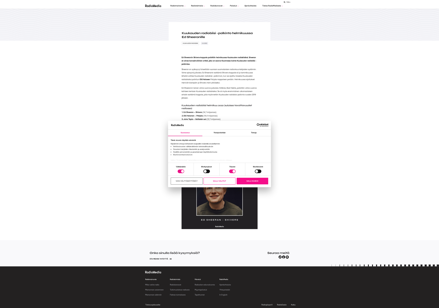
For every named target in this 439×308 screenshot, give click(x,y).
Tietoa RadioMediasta (271, 5)
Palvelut (233, 5)
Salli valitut (219, 181)
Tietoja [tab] (254, 133)
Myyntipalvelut (201, 290)
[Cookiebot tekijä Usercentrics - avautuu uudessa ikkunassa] (258, 125)
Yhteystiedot (224, 290)
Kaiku (293, 305)
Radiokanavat (216, 5)
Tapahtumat (200, 295)
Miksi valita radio (152, 285)
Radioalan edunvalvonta (205, 285)
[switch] (206, 171)
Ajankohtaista (250, 5)
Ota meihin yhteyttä (159, 259)
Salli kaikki (252, 181)
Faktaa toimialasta (178, 295)
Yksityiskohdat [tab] (219, 133)
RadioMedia (223, 279)
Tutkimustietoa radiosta (180, 290)
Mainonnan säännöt (153, 295)
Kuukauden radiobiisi (190, 43)
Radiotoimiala (197, 5)
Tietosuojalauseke (152, 305)
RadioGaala (281, 305)
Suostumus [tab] (185, 133)
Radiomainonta (177, 5)
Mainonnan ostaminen (154, 290)
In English (223, 295)
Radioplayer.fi (266, 305)
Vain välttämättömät (187, 181)
